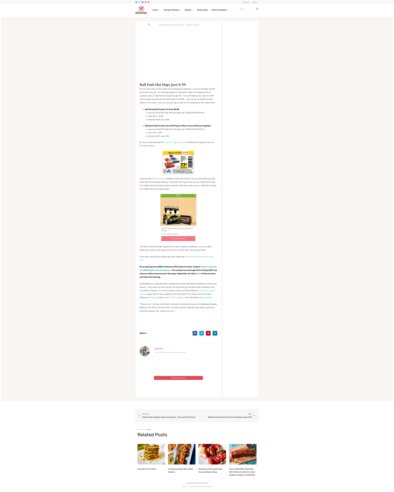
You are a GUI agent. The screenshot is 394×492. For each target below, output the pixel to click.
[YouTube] (149, 2)
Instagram (180, 297)
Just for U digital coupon (174, 142)
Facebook (154, 297)
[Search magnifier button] (257, 8)
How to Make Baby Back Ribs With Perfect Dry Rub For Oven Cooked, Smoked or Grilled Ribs (242, 472)
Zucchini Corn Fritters (146, 469)
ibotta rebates (159, 179)
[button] (159, 10)
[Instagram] (142, 2)
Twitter (172, 297)
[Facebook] (136, 2)
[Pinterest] (146, 2)
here (198, 273)
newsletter (207, 297)
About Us (185, 486)
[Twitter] (139, 2)
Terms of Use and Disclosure (204, 486)
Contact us (192, 486)
